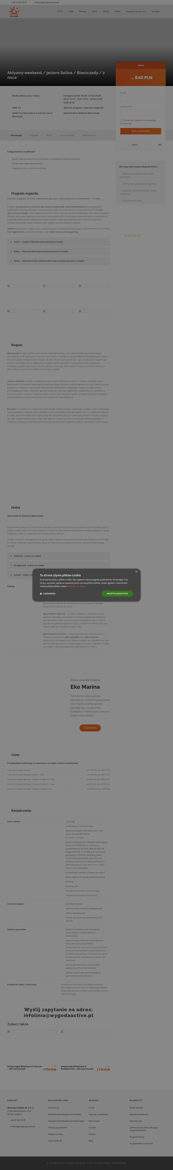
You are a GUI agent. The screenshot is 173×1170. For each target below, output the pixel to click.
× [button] (136, 572)
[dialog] (86, 585)
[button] (47, 593)
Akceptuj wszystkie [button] (117, 593)
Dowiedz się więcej (76, 586)
